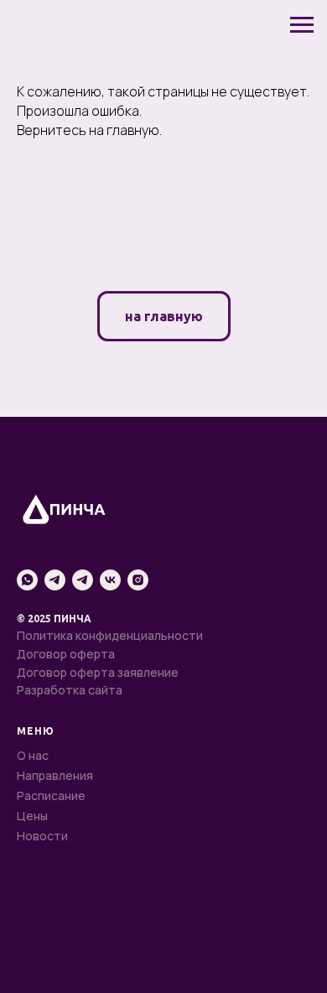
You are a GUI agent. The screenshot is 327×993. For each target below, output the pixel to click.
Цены (32, 816)
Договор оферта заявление (98, 672)
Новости (42, 836)
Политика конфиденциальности (110, 635)
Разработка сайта (69, 690)
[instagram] (137, 579)
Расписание (51, 795)
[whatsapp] (27, 579)
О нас (33, 755)
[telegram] (54, 579)
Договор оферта (66, 654)
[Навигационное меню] (302, 25)
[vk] (110, 579)
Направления (55, 775)
